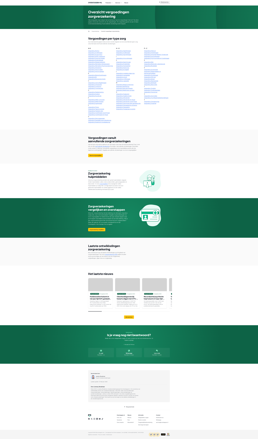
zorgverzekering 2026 (111, 254)
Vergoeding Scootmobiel (151, 69)
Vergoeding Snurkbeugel (151, 75)
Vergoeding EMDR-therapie (95, 101)
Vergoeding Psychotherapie (152, 56)
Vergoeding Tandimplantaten (152, 90)
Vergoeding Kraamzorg (122, 67)
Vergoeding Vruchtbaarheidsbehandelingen (156, 97)
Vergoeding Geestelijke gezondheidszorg (99, 120)
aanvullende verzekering (102, 146)
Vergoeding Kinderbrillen (123, 64)
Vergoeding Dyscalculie (94, 96)
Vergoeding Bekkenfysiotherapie (97, 75)
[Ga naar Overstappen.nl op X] (91, 419)
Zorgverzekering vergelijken (97, 229)
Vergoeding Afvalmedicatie (95, 60)
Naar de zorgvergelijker (95, 155)
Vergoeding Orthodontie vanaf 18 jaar (126, 101)
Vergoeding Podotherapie (151, 52)
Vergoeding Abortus (93, 51)
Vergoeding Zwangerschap (151, 101)
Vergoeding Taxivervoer (150, 92)
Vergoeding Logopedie (122, 81)
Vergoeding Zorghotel (150, 103)
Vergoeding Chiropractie (95, 84)
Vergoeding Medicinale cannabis (125, 90)
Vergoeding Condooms (94, 86)
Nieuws (126, 2)
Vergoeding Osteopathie (123, 107)
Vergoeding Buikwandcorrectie (96, 79)
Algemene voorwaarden (92, 434)
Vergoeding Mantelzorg (122, 86)
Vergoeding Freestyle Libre (95, 111)
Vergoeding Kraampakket (123, 66)
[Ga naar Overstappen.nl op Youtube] (100, 418)
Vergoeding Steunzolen (150, 84)
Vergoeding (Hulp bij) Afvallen (96, 58)
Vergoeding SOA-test (150, 77)
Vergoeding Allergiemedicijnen (96, 62)
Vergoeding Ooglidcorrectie (123, 96)
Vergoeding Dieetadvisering (96, 92)
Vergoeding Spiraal (149, 79)
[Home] (88, 31)
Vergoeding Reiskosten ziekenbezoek (154, 64)
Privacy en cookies (101, 434)
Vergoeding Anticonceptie (95, 69)
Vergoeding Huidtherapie (123, 52)
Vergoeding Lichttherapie (123, 79)
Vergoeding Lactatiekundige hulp (125, 73)
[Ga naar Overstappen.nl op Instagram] (94, 419)
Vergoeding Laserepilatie (123, 75)
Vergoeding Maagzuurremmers (125, 84)
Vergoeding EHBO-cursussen (96, 99)
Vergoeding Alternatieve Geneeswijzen (99, 64)
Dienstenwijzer (109, 434)
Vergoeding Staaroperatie (151, 81)
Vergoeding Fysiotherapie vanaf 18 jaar (99, 113)
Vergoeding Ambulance (94, 67)
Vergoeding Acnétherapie (95, 52)
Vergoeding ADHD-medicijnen (96, 56)
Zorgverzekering (95, 31)
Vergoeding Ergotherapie (95, 103)
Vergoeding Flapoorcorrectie (96, 109)
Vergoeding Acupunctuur (95, 54)
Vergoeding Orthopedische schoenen (126, 105)
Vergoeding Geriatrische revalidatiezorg (99, 122)
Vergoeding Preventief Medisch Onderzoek (156, 54)
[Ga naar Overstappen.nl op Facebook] (89, 419)
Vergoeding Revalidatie (150, 66)
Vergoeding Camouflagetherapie (97, 82)
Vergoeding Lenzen (121, 77)
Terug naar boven (130, 406)
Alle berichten (129, 317)
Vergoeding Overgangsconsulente (125, 109)
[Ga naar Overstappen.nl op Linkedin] (97, 419)
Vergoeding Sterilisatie (150, 82)
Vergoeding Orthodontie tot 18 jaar (125, 99)
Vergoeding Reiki (148, 62)
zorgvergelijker (104, 184)
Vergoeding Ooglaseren (122, 94)
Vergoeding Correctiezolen (95, 88)
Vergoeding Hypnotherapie (123, 54)
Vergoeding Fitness (93, 107)
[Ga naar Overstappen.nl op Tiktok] (102, 419)
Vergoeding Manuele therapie (124, 88)
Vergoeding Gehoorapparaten (96, 118)
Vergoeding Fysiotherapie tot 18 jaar (98, 114)
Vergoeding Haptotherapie (123, 51)
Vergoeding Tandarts (150, 88)
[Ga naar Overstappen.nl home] (95, 2)
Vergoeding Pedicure (150, 51)
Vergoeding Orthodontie (123, 97)
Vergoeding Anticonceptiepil (96, 71)
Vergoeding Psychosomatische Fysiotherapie (156, 58)
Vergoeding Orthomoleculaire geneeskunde (128, 103)
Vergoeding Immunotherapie (124, 58)
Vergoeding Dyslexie (94, 94)
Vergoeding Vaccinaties (150, 96)
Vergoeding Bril (92, 77)
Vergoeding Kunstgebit (122, 69)
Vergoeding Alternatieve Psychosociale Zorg (100, 66)
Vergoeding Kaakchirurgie (123, 62)
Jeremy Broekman (100, 376)
